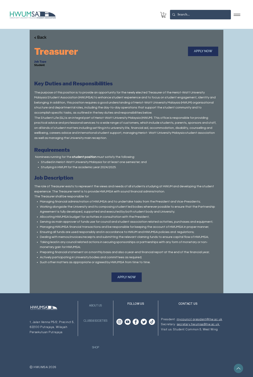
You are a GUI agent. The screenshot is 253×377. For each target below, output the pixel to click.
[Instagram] (119, 322)
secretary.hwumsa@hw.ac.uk (198, 324)
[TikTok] (152, 322)
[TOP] (238, 368)
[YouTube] (128, 322)
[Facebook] (136, 322)
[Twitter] (144, 322)
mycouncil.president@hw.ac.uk (199, 319)
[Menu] (237, 15)
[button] (163, 15)
